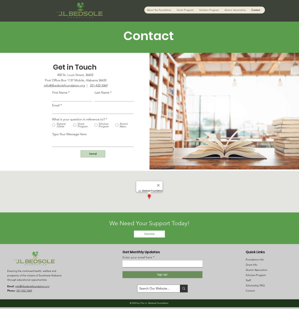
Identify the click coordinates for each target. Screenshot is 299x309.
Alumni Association (256, 270)
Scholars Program (256, 275)
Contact (250, 290)
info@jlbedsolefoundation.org (64, 85)
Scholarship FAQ (255, 285)
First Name (59, 92)
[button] (159, 10)
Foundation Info (255, 259)
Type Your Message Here (69, 134)
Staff (248, 280)
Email (56, 105)
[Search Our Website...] (183, 288)
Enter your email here (137, 257)
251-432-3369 (99, 85)
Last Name (102, 92)
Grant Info (251, 264)
